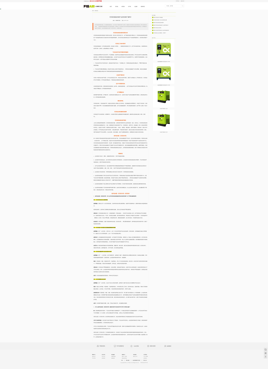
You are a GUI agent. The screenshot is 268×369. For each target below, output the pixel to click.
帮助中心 (93, 354)
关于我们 (177, 1)
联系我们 (145, 358)
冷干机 (129, 6)
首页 (111, 6)
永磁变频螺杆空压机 (136, 360)
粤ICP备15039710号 (144, 362)
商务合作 (93, 356)
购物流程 (113, 358)
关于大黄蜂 (146, 356)
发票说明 (103, 358)
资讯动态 (96, 10)
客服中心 (123, 354)
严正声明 (93, 358)
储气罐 (123, 6)
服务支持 (182, 1)
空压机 (116, 6)
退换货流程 (113, 356)
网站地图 (127, 360)
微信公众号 (135, 356)
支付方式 (103, 354)
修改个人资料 (124, 356)
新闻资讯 (143, 6)
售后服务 (113, 354)
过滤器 (135, 6)
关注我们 (135, 354)
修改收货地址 (124, 358)
